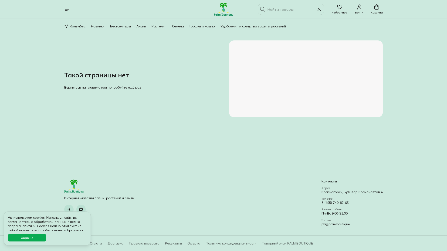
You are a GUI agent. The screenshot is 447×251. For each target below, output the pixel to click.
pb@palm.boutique (336, 224)
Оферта (193, 243)
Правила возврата (144, 243)
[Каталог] (67, 9)
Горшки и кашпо (202, 26)
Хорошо (27, 238)
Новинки (98, 26)
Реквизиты (173, 243)
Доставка (115, 243)
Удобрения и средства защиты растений (253, 26)
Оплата (96, 243)
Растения (159, 26)
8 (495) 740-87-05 (335, 203)
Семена (178, 26)
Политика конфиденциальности (231, 243)
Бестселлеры (120, 26)
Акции (141, 26)
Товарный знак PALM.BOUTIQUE (287, 243)
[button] (340, 9)
